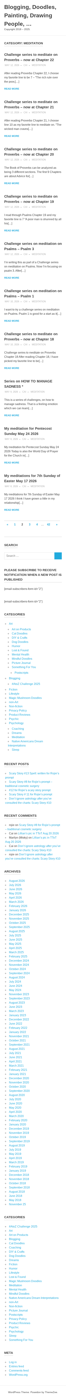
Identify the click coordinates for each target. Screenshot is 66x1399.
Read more (11, 88)
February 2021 (18, 1069)
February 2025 (18, 956)
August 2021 (17, 1048)
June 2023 (15, 1006)
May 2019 (15, 1153)
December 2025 (19, 914)
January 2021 (17, 1074)
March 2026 (16, 901)
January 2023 (17, 1015)
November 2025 (19, 918)
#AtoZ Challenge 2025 (26, 683)
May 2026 (15, 893)
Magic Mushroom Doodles (25, 697)
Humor (16, 646)
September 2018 (19, 1187)
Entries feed (16, 1366)
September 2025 (19, 927)
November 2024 (19, 964)
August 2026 (17, 880)
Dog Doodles (20, 641)
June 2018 (15, 1195)
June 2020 (15, 1103)
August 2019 (17, 1145)
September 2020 (19, 1090)
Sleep (15, 749)
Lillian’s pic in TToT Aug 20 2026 (38, 833)
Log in (13, 1362)
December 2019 (19, 1128)
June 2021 (15, 1057)
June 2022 (15, 1023)
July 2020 (15, 1099)
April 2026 (15, 897)
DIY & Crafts (19, 637)
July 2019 (15, 1149)
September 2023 (19, 998)
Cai (25, 65)
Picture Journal (21, 662)
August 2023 (17, 1002)
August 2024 (17, 977)
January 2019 (17, 1170)
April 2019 (15, 1158)
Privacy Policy (18, 710)
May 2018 (15, 1200)
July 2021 (15, 1053)
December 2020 (19, 1078)
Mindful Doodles (22, 658)
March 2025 (16, 952)
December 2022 (19, 1019)
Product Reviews (19, 714)
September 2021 (19, 1044)
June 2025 (15, 939)
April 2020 (15, 1111)
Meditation (39, 65)
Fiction (13, 689)
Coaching (18, 728)
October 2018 (17, 1183)
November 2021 (19, 1036)
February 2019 (18, 1166)
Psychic (14, 718)
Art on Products (21, 629)
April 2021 (15, 1061)
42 (48, 524)
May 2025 (15, 943)
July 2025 (15, 935)
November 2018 (19, 1179)
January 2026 (17, 910)
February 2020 (18, 1120)
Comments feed (19, 1370)
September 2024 (19, 973)
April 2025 (15, 948)
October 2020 (17, 1086)
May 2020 (15, 1107)
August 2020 (17, 1095)
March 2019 (16, 1162)
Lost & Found (20, 650)
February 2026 (18, 906)
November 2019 (19, 1132)
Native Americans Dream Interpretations (34, 1297)
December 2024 (19, 960)
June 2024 (15, 985)
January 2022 (17, 1032)
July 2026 (15, 885)
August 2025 (17, 931)
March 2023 (16, 1011)
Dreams (17, 732)
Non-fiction (16, 706)
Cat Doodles (19, 633)
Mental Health (20, 654)
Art (10, 623)
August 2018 (17, 1191)
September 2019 (19, 1141)
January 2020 (17, 1124)
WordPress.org (18, 1374)
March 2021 (16, 1065)
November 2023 (19, 994)
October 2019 (17, 1137)
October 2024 (17, 969)
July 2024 (15, 981)
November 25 (17, 1204)
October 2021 (17, 1040)
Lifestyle (14, 693)
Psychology (16, 723)
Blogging (14, 678)
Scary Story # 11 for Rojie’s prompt (30, 794)
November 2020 (19, 1082)
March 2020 (16, 1116)
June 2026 (15, 889)
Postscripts (21, 672)
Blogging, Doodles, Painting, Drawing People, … (30, 15)
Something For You (24, 667)
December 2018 (19, 1174)
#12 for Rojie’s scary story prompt (30, 790)
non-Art (13, 702)
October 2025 (17, 922)
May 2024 (15, 990)
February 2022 (18, 1027)
